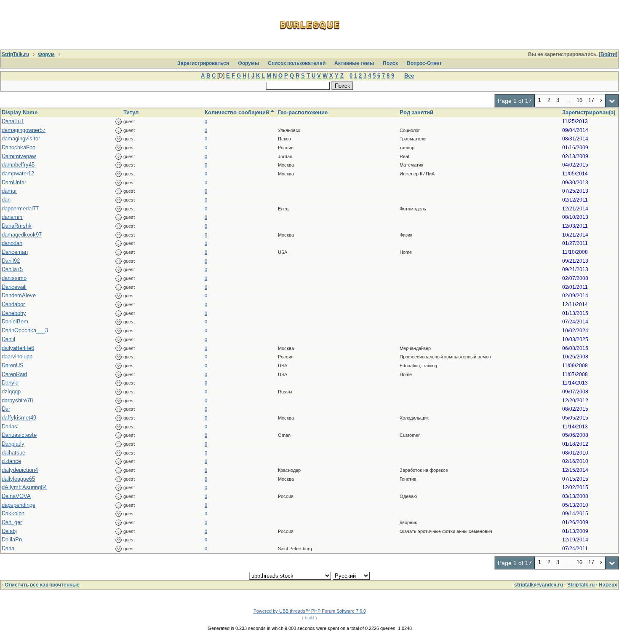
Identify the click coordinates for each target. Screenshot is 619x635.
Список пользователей (297, 63)
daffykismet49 (19, 417)
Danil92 (11, 261)
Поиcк (390, 63)
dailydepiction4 (20, 470)
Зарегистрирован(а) (588, 112)
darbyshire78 (17, 400)
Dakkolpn (13, 513)
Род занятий (416, 112)
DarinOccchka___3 (25, 330)
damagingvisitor (21, 138)
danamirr (12, 217)
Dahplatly (13, 444)
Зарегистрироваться (203, 63)
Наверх (608, 585)
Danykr (10, 382)
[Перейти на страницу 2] (601, 100)
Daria (8, 548)
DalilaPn (12, 539)
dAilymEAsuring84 (24, 487)
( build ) (309, 617)
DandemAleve (19, 295)
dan (6, 199)
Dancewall (14, 287)
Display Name (19, 112)
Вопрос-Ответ (424, 63)
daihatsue (13, 452)
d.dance (11, 461)
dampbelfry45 (18, 164)
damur (9, 191)
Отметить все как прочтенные (42, 585)
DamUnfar (14, 182)
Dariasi (10, 426)
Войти (608, 54)
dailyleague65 (18, 479)
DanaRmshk (17, 226)
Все (409, 76)
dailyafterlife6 (18, 348)
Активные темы (354, 63)
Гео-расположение (303, 112)
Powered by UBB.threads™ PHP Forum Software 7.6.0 (309, 610)
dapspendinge (18, 505)
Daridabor (13, 304)
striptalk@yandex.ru (538, 585)
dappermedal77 (20, 208)
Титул (131, 112)
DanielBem (15, 321)
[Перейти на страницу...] (612, 100)
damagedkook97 (22, 234)
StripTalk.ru (15, 54)
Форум (46, 54)
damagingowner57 (23, 130)
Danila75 (12, 269)
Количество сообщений (238, 112)
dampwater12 (18, 173)
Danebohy (14, 313)
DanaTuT (13, 121)
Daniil (8, 339)
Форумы (248, 63)
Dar (6, 409)
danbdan (12, 243)
